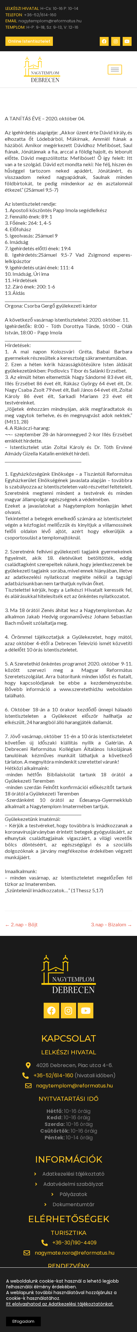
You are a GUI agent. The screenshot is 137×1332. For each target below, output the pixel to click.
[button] (29, 41)
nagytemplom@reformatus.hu (74, 1085)
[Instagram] (115, 41)
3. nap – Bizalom (111, 924)
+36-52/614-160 (53, 1075)
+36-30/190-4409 (74, 1242)
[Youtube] (127, 41)
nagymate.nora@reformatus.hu (74, 1253)
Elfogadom (23, 1321)
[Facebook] (104, 41)
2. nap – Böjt (21, 924)
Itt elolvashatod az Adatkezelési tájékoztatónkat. (60, 1304)
